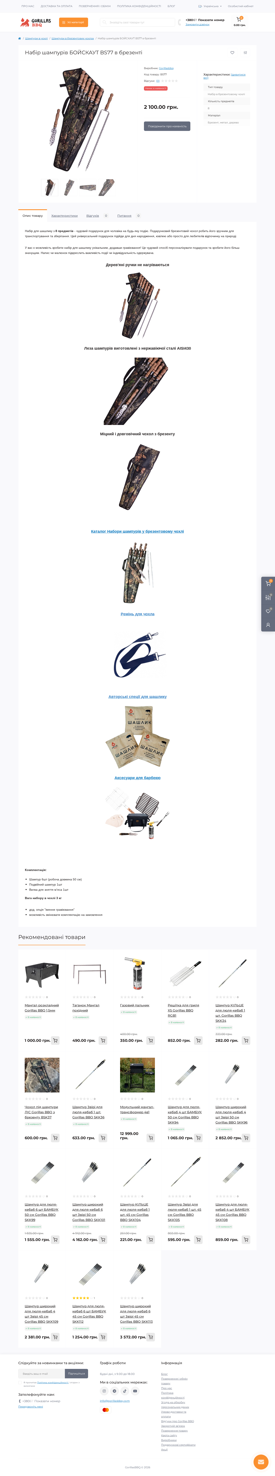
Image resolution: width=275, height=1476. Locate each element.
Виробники (169, 1440)
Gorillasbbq (166, 68)
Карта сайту (169, 1435)
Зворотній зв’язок (173, 1425)
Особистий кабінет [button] (241, 6)
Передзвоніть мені (30, 1406)
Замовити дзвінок (197, 24)
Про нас (27, 6)
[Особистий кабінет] (268, 624)
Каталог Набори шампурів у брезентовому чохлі (137, 531)
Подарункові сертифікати (178, 1444)
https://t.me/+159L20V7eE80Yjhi (114, 1391)
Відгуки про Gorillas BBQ (177, 1421)
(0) (158, 80)
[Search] (104, 22)
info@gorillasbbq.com (115, 1400)
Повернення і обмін (95, 6)
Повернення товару (174, 1430)
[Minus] (170, 1256)
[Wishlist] (59, 956)
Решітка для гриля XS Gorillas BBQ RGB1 (183, 1010)
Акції (164, 1449)
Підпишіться (76, 1373)
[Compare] (59, 964)
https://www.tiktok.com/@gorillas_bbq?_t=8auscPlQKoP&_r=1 (125, 1391)
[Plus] (200, 1256)
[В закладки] (232, 53)
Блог (171, 6)
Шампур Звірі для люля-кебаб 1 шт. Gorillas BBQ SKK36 (88, 1112)
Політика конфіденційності (139, 6)
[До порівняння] (245, 52)
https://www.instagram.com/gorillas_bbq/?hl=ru (104, 1391)
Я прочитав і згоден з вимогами (51, 1384)
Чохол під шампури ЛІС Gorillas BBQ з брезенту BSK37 (41, 1112)
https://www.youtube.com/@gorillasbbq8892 (135, 1391)
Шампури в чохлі (36, 38)
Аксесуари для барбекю (137, 778)
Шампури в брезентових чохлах (73, 38)
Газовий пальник (134, 1005)
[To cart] (55, 1040)
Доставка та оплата (56, 6)
